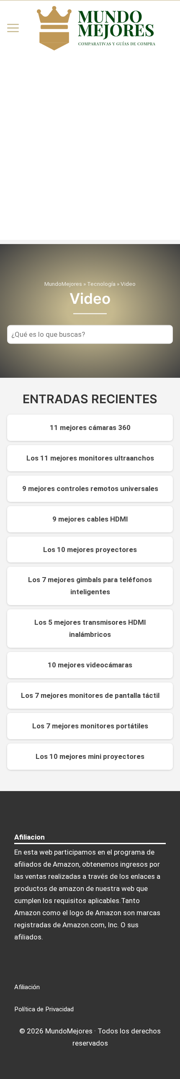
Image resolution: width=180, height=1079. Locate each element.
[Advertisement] (90, 150)
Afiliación (27, 987)
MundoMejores (63, 283)
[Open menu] (13, 28)
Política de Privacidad (44, 1009)
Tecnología (101, 283)
